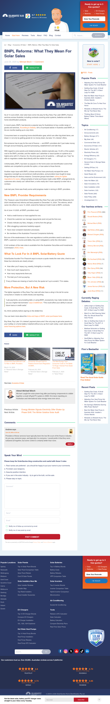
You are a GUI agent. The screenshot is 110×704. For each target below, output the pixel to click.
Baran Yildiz (92, 277)
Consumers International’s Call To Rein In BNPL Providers (14, 362)
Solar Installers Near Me (27, 581)
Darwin (3, 609)
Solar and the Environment (93, 177)
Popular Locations (8, 562)
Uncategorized (89, 200)
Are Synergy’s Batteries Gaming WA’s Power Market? (95, 406)
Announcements (89, 133)
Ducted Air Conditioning (58, 605)
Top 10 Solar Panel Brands (27, 566)
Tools (33, 35)
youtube (76, 651)
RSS (99, 212)
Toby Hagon (92, 273)
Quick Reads (88, 174)
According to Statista (28, 127)
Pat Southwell (92, 259)
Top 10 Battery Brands (57, 566)
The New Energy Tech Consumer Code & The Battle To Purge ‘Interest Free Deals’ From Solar (62, 364)
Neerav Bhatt (92, 264)
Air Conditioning (89, 129)
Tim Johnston (92, 282)
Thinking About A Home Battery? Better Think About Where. (93, 116)
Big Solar (87, 139)
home (7, 35)
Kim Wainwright (93, 252)
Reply (70, 444)
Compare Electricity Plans (59, 623)
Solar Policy (88, 197)
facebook (60, 651)
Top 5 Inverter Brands (57, 585)
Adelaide (3, 599)
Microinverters (55, 595)
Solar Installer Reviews (25, 585)
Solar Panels (88, 193)
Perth (2, 602)
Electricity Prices (89, 152)
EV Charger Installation (25, 620)
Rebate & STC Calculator (58, 614)
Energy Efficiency (90, 155)
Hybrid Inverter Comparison (59, 592)
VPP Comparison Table (58, 576)
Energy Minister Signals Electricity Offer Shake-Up (43, 409)
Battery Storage (89, 136)
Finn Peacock (92, 212)
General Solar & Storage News (94, 162)
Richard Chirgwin (93, 234)
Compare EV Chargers (25, 617)
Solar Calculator (55, 617)
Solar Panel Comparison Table (28, 570)
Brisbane (4, 576)
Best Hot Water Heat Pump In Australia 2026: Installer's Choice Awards (94, 98)
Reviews (25, 35)
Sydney (3, 566)
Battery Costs (54, 570)
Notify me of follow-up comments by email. (23, 526)
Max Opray (91, 268)
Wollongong (5, 573)
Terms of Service (47, 542)
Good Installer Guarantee (26, 595)
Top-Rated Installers (24, 592)
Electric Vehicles (89, 149)
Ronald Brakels (93, 216)
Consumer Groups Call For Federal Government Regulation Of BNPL (39, 363)
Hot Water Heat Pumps (92, 171)
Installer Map (22, 588)
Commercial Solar (90, 142)
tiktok (82, 651)
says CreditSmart (35, 302)
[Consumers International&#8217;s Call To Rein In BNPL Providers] (15, 354)
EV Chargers (88, 159)
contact (58, 35)
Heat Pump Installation (25, 637)
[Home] (5, 45)
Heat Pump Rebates (24, 640)
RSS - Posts (87, 72)
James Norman (93, 286)
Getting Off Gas (89, 167)
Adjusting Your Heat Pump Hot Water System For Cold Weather (95, 83)
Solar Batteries (56, 562)
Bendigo (3, 596)
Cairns (3, 586)
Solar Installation (90, 187)
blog (51, 35)
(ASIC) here (18, 247)
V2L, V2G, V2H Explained (26, 623)
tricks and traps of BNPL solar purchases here (44, 316)
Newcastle (4, 570)
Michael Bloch (26, 61)
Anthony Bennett (93, 246)
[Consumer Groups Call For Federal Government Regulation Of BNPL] (39, 354)
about (39, 35)
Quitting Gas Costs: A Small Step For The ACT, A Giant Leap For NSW (93, 90)
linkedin (87, 651)
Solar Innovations (90, 184)
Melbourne (4, 589)
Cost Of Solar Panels (25, 576)
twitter (71, 651)
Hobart (3, 605)
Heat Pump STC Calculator (27, 643)
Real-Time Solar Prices (58, 627)
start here (16, 35)
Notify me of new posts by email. (20, 530)
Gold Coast (4, 579)
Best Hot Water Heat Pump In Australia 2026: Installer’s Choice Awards (94, 412)
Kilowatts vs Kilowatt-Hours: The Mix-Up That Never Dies (95, 110)
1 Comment (39, 61)
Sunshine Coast (6, 583)
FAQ (45, 35)
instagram (66, 651)
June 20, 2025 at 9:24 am (12, 432)
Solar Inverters (89, 190)
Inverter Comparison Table (59, 588)
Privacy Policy (37, 542)
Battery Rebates (55, 573)
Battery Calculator (56, 620)
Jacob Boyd (91, 291)
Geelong (3, 592)
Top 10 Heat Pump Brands (27, 633)
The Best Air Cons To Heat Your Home (95, 104)
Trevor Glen (92, 241)
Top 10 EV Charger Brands (27, 614)
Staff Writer (91, 230)
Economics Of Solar (18, 383)
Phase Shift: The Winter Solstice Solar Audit (40, 412)
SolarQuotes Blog (13, 16)
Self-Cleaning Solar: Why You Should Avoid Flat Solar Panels (94, 315)
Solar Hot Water (89, 180)
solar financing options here (14, 326)
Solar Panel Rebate (24, 573)
